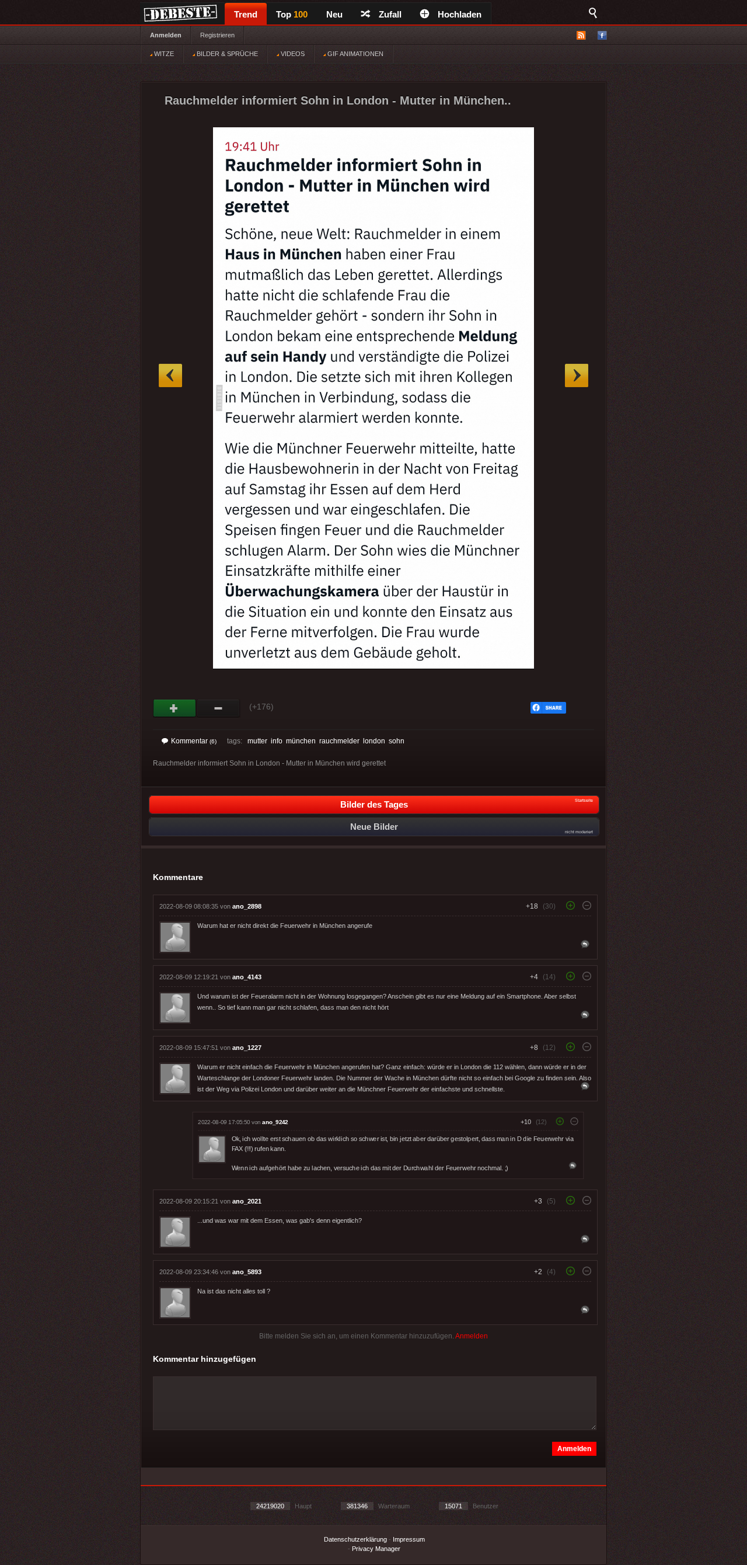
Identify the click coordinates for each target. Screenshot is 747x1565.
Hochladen (459, 14)
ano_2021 (246, 1201)
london (374, 741)
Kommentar (194, 741)
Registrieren (217, 35)
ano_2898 (246, 906)
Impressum (409, 1539)
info (276, 741)
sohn (396, 741)
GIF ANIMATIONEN (354, 53)
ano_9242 (275, 1122)
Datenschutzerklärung (355, 1539)
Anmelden (165, 35)
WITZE (163, 53)
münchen (301, 741)
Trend (245, 14)
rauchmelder (339, 741)
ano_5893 (246, 1271)
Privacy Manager (376, 1548)
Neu (334, 14)
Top (292, 14)
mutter (257, 741)
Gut (175, 708)
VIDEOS (292, 53)
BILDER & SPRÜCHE (226, 53)
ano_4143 (246, 976)
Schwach (218, 708)
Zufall (390, 14)
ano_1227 (246, 1047)
